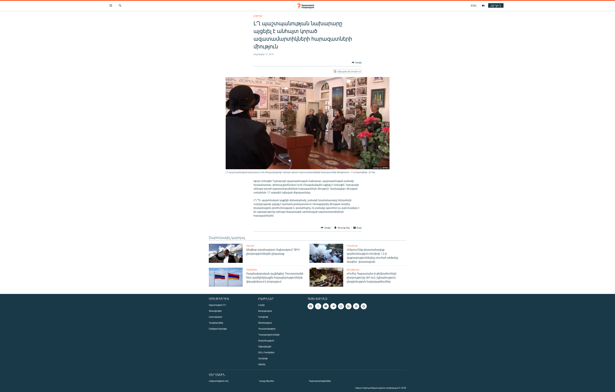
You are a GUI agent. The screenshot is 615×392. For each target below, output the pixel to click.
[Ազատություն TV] (483, 5)
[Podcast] (356, 306)
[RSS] (348, 306)
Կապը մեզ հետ (266, 380)
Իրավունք (352, 246)
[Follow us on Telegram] (333, 306)
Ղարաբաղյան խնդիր (268, 334)
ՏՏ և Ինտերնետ (266, 352)
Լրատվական (215, 316)
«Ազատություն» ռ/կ (218, 380)
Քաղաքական (353, 269)
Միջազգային (264, 346)
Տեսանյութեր (215, 310)
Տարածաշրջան (266, 340)
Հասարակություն (266, 328)
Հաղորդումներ (216, 322)
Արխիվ (261, 364)
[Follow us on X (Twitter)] (318, 306)
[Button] (356, 62)
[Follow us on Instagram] (341, 306)
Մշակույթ (263, 358)
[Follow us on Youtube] (326, 306)
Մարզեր (250, 246)
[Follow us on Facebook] (311, 306)
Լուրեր (258, 15)
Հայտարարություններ (320, 380)
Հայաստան (251, 269)
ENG (473, 5)
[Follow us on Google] (364, 306)
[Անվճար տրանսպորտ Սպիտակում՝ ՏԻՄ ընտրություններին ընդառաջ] (226, 253)
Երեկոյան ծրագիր (218, 328)
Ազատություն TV (217, 305)
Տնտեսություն (265, 322)
